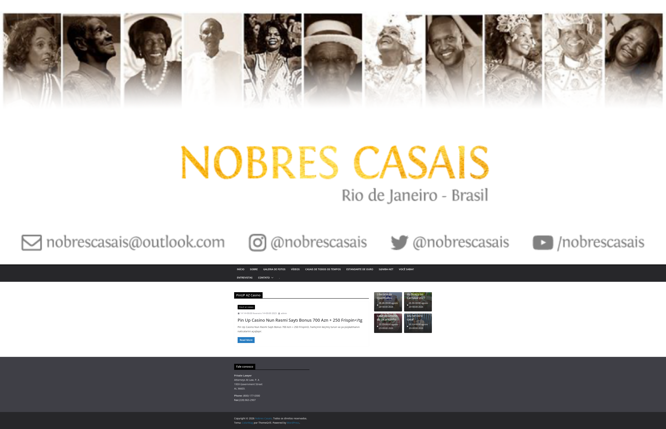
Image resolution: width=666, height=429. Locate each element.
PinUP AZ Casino (246, 307)
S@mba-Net (386, 269)
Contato (264, 277)
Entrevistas (245, 277)
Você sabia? (406, 269)
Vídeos (295, 269)
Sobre (254, 269)
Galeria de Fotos (274, 269)
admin (284, 313)
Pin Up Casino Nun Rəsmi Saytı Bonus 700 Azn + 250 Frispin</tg (300, 320)
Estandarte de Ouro (359, 269)
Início (240, 269)
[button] (272, 277)
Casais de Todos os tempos (323, 269)
